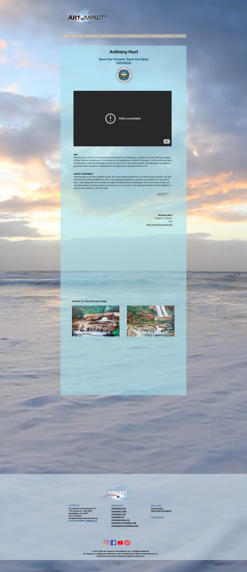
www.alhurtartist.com (137, 166)
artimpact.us (92, 520)
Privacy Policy (157, 508)
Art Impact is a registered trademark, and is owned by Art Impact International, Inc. (120, 553)
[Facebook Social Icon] (113, 542)
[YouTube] (120, 542)
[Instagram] (106, 542)
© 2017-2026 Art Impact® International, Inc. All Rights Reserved (120, 551)
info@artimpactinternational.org (83, 518)
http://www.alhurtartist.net (159, 224)
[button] (76, 36)
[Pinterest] (127, 542)
